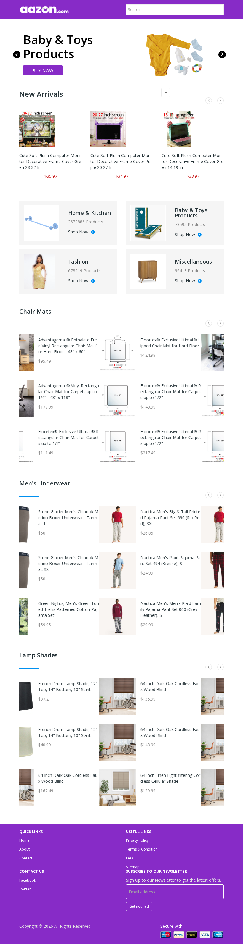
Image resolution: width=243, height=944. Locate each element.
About (24, 849)
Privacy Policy (137, 840)
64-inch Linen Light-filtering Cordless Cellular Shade (91, 778)
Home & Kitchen (89, 212)
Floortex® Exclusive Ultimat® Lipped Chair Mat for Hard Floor (91, 342)
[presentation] (16, 54)
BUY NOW (42, 70)
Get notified (139, 906)
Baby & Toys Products (191, 212)
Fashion (78, 261)
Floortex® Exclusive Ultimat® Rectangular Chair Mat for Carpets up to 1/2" (91, 391)
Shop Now (78, 232)
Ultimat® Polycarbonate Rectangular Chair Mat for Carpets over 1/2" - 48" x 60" (193, 345)
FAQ (129, 858)
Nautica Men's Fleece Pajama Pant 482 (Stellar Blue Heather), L (193, 609)
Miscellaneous (193, 261)
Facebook (27, 880)
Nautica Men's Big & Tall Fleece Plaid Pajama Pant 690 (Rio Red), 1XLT (193, 563)
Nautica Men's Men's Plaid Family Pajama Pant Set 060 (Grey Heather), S (91, 609)
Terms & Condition (142, 849)
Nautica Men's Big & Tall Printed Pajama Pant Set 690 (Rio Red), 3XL (91, 517)
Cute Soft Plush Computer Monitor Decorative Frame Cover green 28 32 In (50, 161)
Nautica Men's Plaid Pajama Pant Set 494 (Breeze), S (91, 560)
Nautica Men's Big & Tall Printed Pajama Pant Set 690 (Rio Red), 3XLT (193, 517)
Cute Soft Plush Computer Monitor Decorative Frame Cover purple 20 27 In (121, 161)
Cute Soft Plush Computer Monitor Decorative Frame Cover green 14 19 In (192, 161)
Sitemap (133, 866)
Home (24, 840)
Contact (25, 858)
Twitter (25, 889)
